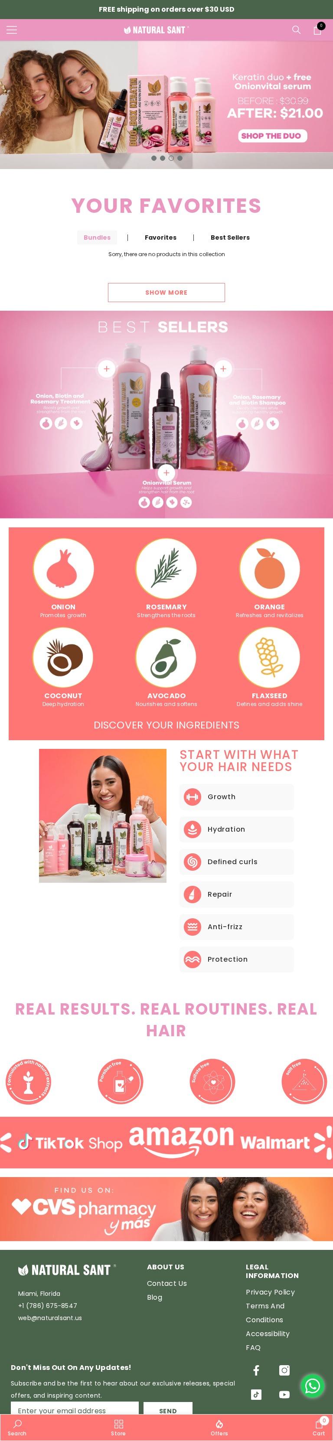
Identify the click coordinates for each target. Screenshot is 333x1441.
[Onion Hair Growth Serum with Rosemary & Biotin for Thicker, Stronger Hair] (166, 472)
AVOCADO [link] (166, 696)
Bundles (97, 237)
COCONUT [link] (63, 696)
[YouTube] (284, 1394)
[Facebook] (256, 1370)
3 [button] (171, 158)
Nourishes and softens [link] (166, 704)
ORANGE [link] (269, 607)
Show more (166, 292)
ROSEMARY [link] (166, 607)
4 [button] (180, 158)
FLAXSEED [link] (269, 696)
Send (168, 1411)
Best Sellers (230, 237)
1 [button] (154, 158)
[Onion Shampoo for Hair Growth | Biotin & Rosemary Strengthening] (223, 368)
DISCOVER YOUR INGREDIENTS (167, 725)
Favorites (160, 237)
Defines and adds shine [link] (269, 704)
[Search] (296, 30)
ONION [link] (63, 607)
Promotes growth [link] (63, 615)
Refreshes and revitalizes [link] (270, 615)
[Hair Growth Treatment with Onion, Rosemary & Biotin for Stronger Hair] (106, 368)
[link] (63, 568)
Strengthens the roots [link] (166, 615)
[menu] (12, 30)
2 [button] (162, 158)
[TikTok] (256, 1394)
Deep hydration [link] (63, 704)
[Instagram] (284, 1370)
